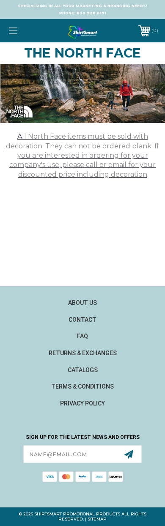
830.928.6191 (91, 13)
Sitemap (97, 519)
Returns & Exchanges (83, 353)
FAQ (82, 336)
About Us (82, 302)
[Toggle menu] (23, 30)
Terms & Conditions (82, 386)
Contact (82, 319)
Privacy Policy (82, 403)
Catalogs (83, 370)
